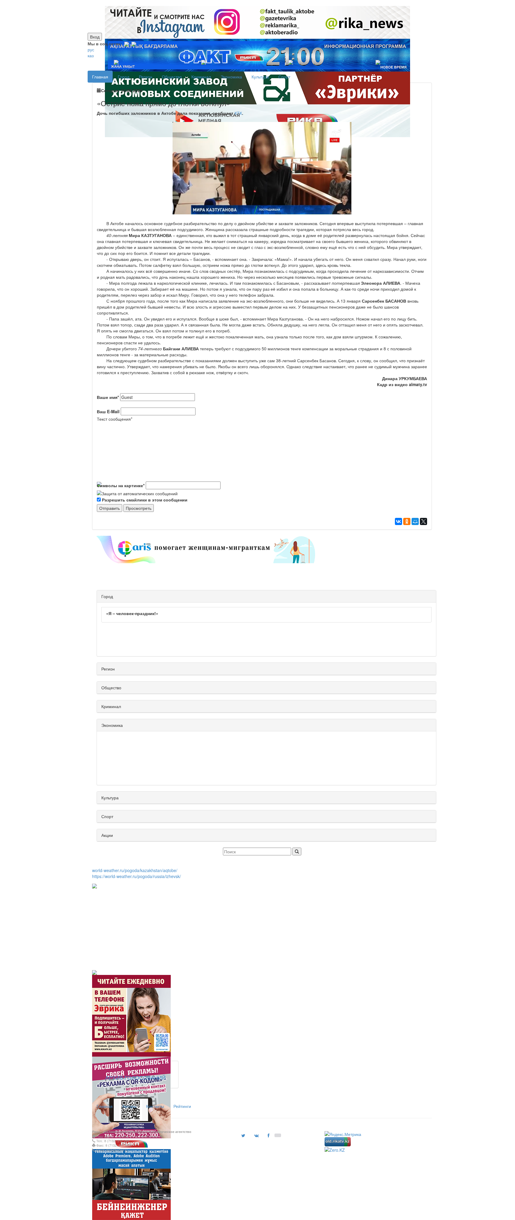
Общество (172, 77)
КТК (238, 113)
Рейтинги (182, 1106)
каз (91, 55)
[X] (423, 521)
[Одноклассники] (406, 521)
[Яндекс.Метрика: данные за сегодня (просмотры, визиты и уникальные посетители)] (343, 1134)
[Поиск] (296, 851)
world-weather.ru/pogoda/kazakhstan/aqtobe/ (134, 870)
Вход (95, 37)
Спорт (284, 77)
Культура (260, 77)
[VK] (133, 44)
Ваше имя (108, 397)
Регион (145, 77)
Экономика (231, 77)
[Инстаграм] (254, 3)
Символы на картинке (121, 485)
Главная (100, 77)
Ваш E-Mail (108, 411)
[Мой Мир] (415, 521)
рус (91, 49)
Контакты (155, 1106)
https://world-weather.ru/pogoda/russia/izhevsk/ (136, 876)
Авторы (129, 1106)
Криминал (201, 77)
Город (123, 77)
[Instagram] (126, 44)
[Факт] (256, 3)
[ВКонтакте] (398, 521)
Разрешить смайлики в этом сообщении (144, 500)
